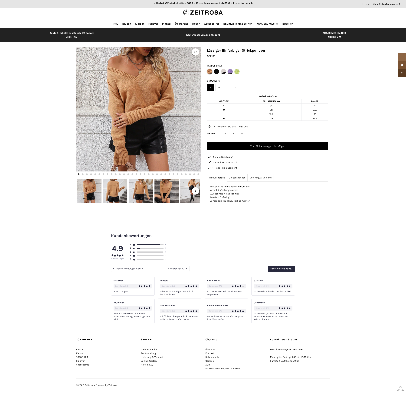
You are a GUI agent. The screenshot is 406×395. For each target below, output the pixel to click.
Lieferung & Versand (260, 177)
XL (236, 87)
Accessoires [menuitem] (211, 23)
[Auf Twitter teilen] (402, 65)
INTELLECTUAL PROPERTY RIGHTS (222, 368)
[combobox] (178, 269)
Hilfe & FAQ (147, 364)
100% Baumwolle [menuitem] (267, 23)
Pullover (80, 360)
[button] (146, 244)
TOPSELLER (82, 357)
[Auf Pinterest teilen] (402, 73)
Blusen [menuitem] (126, 23)
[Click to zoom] (195, 52)
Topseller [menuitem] (287, 23)
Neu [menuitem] (115, 23)
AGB (207, 364)
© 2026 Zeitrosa (85, 385)
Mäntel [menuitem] (166, 23)
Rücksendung (148, 353)
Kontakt (209, 353)
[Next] (195, 190)
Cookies (209, 360)
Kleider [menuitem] (139, 23)
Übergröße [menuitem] (181, 23)
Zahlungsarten (149, 360)
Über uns (210, 349)
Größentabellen (237, 177)
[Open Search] (362, 4)
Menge (211, 133)
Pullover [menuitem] (153, 23)
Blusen (80, 349)
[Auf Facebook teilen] (402, 57)
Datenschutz (212, 357)
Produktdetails (217, 177)
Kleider (80, 353)
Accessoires (82, 364)
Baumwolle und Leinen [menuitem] (237, 23)
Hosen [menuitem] (196, 23)
